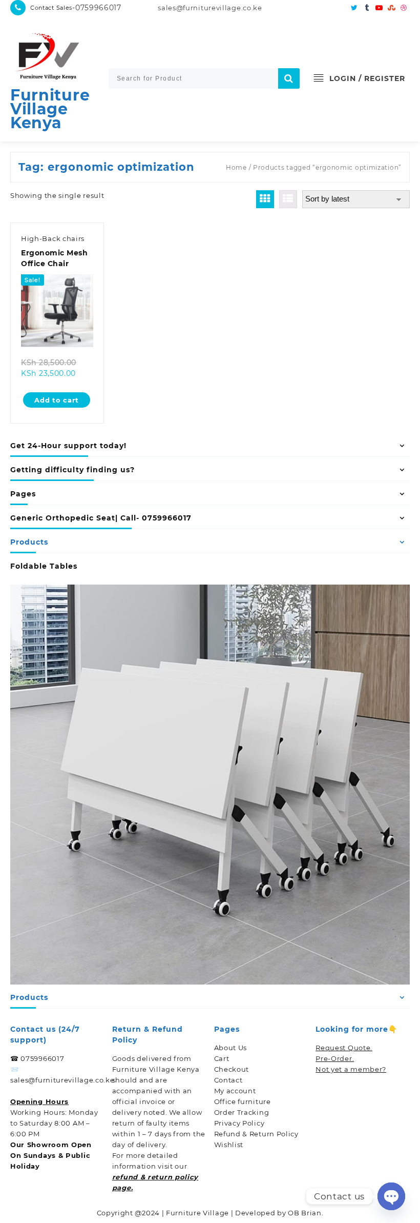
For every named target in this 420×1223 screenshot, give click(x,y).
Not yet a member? (351, 1069)
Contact (228, 1080)
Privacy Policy (239, 1123)
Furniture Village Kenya (50, 109)
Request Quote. (344, 1048)
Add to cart (56, 400)
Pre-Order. (335, 1058)
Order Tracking (241, 1112)
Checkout (231, 1069)
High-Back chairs (53, 238)
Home (236, 167)
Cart (221, 1058)
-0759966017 (96, 7)
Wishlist (229, 1144)
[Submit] (289, 78)
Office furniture (242, 1101)
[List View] (288, 199)
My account (235, 1091)
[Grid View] (265, 199)
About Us (230, 1048)
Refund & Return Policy (256, 1134)
